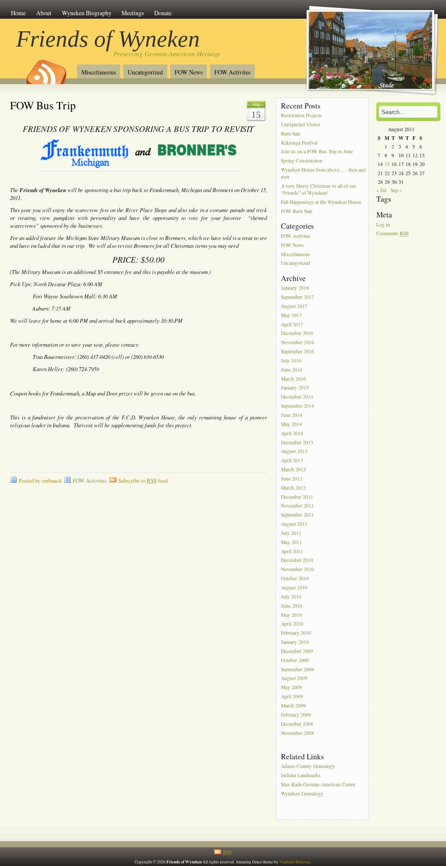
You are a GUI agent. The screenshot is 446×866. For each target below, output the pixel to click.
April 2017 (292, 324)
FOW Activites (232, 72)
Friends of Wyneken (108, 39)
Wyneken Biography (87, 13)
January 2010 (295, 642)
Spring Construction (301, 161)
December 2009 (297, 651)
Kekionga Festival (299, 142)
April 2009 (292, 696)
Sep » (396, 190)
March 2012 (293, 487)
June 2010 (291, 605)
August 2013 (294, 451)
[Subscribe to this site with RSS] (46, 69)
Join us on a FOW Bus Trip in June (317, 152)
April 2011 (292, 551)
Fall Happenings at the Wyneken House (321, 202)
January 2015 (295, 388)
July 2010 (291, 596)
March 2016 (293, 378)
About (43, 13)
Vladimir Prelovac (294, 862)
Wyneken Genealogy (302, 793)
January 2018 (295, 287)
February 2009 (296, 714)
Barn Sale (291, 133)
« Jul (381, 190)
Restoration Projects (301, 115)
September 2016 (297, 351)
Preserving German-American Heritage (166, 53)
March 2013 (293, 469)
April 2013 (292, 460)
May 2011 (291, 542)
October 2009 (295, 660)
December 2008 (297, 724)
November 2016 (297, 342)
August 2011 (294, 524)
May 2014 (291, 424)
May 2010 (291, 615)
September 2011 (297, 515)
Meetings (133, 13)
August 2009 (294, 678)
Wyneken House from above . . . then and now (323, 173)
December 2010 (297, 560)
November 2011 (297, 506)
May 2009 (291, 687)
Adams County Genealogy (308, 766)
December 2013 (297, 442)
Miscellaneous (98, 72)
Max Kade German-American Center (318, 784)
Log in (383, 224)
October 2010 (295, 578)
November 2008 (297, 733)
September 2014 (297, 406)
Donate (163, 13)
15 (387, 164)
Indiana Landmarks (301, 775)
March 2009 (293, 705)
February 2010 (296, 633)
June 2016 (291, 369)
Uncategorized (145, 72)
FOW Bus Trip (43, 105)
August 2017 (294, 306)
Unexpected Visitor (300, 124)
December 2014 (297, 397)
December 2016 (297, 333)
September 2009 (297, 669)
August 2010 (294, 587)
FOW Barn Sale (296, 211)
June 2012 (291, 478)
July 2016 (291, 360)
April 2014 (292, 433)
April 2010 (292, 624)
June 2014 (291, 415)
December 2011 (297, 497)
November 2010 (297, 569)
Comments (392, 233)
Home (18, 13)
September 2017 (297, 297)
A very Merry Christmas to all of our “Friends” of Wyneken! (318, 189)
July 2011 (291, 533)
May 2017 (291, 315)
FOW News (189, 72)
